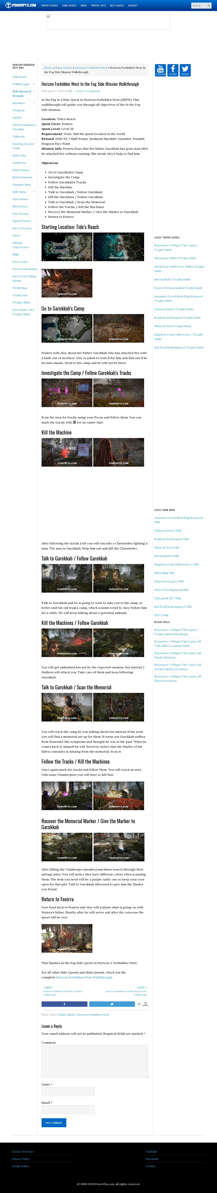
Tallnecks (19, 136)
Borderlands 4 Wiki (166, 556)
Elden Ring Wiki (164, 573)
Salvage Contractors (21, 245)
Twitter (151, 1166)
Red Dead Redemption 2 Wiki (173, 606)
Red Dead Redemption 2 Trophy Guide (179, 347)
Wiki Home (20, 76)
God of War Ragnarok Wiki (171, 589)
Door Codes (20, 261)
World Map (20, 288)
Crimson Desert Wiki (167, 530)
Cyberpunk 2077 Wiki (167, 598)
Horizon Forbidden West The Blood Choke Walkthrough (126, 991)
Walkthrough (21, 84)
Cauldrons (19, 162)
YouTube (151, 1151)
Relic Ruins (19, 191)
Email (47, 1103)
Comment (49, 1043)
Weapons (19, 110)
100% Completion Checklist (24, 127)
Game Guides (66, 1014)
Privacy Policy (21, 1159)
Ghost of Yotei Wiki (166, 547)
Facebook (152, 1159)
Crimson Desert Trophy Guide (173, 309)
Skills (16, 254)
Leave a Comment (88, 91)
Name (47, 1084)
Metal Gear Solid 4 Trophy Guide (175, 258)
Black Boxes (20, 206)
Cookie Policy (20, 1166)
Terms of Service (23, 1151)
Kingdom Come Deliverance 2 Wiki (176, 564)
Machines (19, 103)
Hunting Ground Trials (23, 146)
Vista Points (20, 199)
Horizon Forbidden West (93, 1014)
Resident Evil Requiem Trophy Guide (177, 317)
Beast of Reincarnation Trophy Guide (178, 288)
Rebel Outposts (22, 177)
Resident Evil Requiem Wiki (171, 539)
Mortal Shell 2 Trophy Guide (172, 279)
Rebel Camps (21, 170)
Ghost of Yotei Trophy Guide (172, 326)
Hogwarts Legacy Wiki (169, 581)
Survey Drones (22, 228)
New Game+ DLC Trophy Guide (24, 312)
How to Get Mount (25, 269)
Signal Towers (22, 221)
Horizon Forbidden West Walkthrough (84, 977)
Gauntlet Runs (22, 184)
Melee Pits (19, 155)
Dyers (16, 235)
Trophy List (20, 295)
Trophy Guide (21, 302)
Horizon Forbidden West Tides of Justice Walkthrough (63, 991)
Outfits (17, 117)
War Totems (21, 213)
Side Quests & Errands (22, 93)
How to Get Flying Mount (24, 278)
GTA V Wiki (161, 615)
